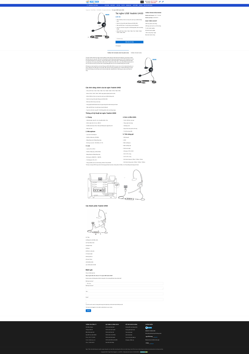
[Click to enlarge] (88, 37)
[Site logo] (92, 1)
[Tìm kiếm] (142, 2)
